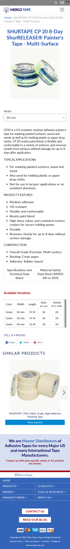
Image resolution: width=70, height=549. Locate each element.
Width (7, 111)
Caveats (45, 541)
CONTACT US (35, 511)
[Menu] (62, 10)
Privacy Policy (16, 541)
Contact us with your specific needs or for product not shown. (35, 462)
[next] (64, 393)
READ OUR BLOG (35, 519)
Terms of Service (32, 541)
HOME (6, 480)
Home (7, 17)
